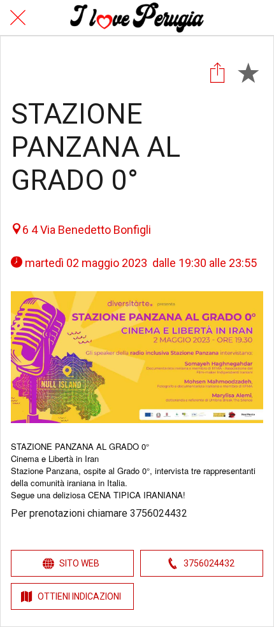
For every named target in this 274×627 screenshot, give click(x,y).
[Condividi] (217, 72)
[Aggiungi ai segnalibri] (248, 72)
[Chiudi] (17, 17)
